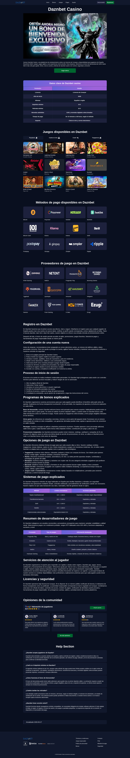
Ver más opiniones (65, 635)
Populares (32, 137)
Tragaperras (95, 137)
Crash (74, 137)
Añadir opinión (97, 607)
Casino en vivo (53, 137)
